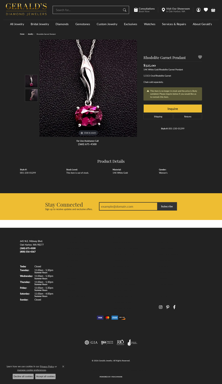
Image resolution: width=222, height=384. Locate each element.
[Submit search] (125, 10)
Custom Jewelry (107, 24)
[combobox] (87, 10)
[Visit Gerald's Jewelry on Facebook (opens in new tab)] (174, 307)
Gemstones (82, 24)
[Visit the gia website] (91, 342)
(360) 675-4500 (87, 144)
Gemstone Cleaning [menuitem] (122, 296)
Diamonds (62, 24)
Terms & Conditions (114, 370)
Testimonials (165, 260)
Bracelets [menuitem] (70, 284)
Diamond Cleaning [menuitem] (122, 290)
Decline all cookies (23, 376)
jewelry (30, 34)
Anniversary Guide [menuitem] (122, 302)
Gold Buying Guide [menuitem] (122, 308)
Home (22, 34)
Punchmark (116, 377)
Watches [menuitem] (70, 290)
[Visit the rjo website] (120, 342)
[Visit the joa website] (132, 342)
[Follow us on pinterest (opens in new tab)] (167, 307)
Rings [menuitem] (69, 266)
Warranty (163, 266)
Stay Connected (64, 204)
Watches (149, 24)
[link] (146, 10)
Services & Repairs (174, 24)
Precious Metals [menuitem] (120, 278)
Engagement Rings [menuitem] (75, 242)
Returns (187, 116)
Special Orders (166, 284)
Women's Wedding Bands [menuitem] (79, 254)
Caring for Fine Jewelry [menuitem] (124, 284)
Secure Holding (166, 272)
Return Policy (82, 370)
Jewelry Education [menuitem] (122, 242)
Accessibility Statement (136, 370)
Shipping (158, 116)
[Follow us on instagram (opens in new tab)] (160, 307)
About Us (163, 242)
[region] (88, 88)
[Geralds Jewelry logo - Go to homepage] (26, 10)
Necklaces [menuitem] (71, 278)
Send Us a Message (168, 254)
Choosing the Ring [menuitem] (122, 260)
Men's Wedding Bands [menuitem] (77, 248)
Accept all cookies (45, 376)
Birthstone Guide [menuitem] (121, 266)
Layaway (163, 278)
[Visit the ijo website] (107, 342)
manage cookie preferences (31, 370)
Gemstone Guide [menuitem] (121, 272)
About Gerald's (202, 24)
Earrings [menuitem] (70, 272)
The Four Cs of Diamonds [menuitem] (125, 248)
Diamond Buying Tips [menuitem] (123, 254)
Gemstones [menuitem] (72, 260)
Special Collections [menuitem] (75, 296)
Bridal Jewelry (40, 24)
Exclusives (130, 24)
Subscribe (167, 206)
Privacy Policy (97, 370)
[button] (198, 10)
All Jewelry (17, 24)
